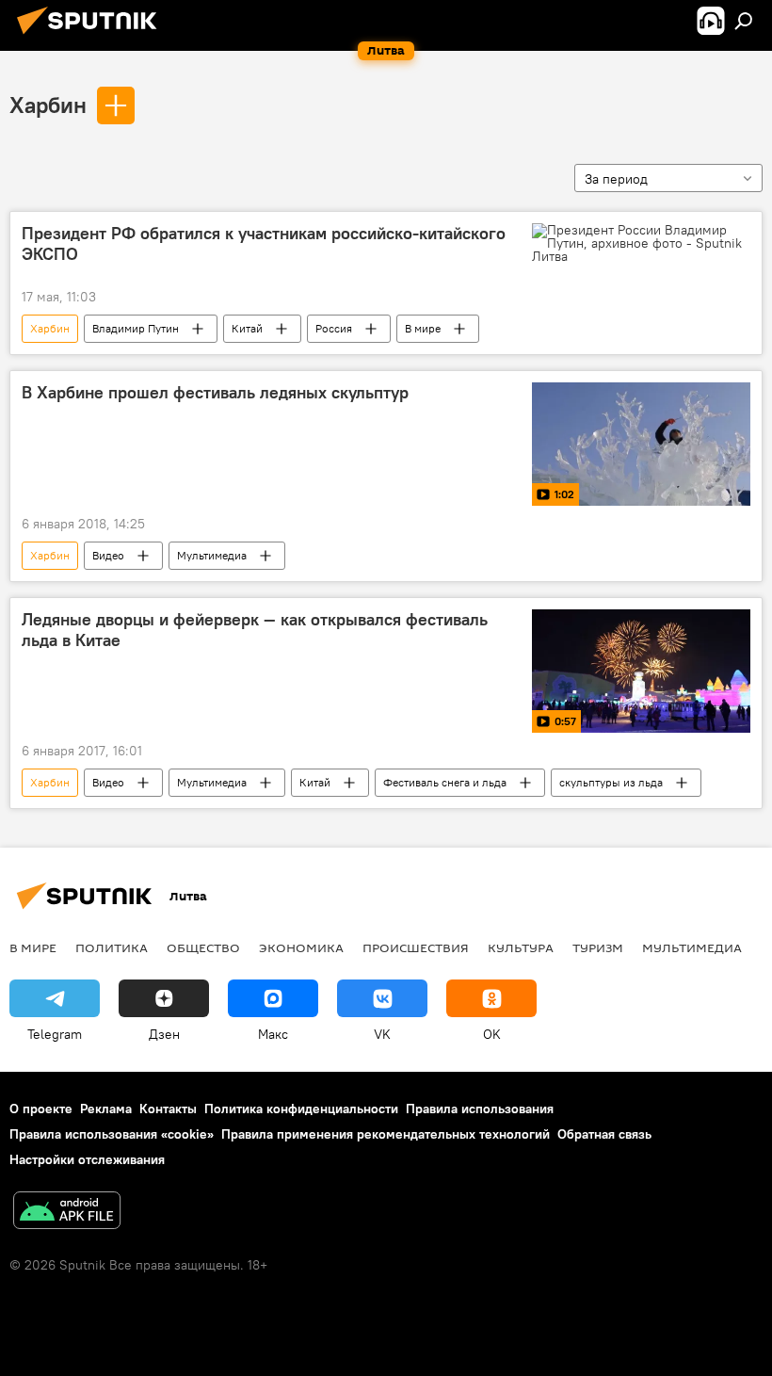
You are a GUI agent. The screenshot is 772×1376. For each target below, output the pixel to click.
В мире (423, 328)
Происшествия (415, 947)
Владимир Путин (135, 328)
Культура (521, 947)
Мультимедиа (212, 555)
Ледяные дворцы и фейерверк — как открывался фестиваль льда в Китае (255, 630)
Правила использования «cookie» (111, 1133)
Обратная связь (604, 1133)
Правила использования (480, 1108)
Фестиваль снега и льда (445, 782)
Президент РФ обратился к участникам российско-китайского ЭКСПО (264, 244)
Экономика (301, 947)
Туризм (597, 947)
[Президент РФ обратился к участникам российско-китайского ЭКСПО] (641, 243)
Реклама (106, 1108)
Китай (247, 328)
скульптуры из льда (611, 782)
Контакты (168, 1108)
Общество (203, 947)
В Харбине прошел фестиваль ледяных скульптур (215, 392)
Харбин (48, 104)
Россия (333, 328)
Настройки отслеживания (87, 1159)
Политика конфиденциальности (301, 1108)
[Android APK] (67, 1212)
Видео (108, 555)
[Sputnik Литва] (92, 36)
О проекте (40, 1108)
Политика (111, 947)
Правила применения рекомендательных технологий (385, 1133)
